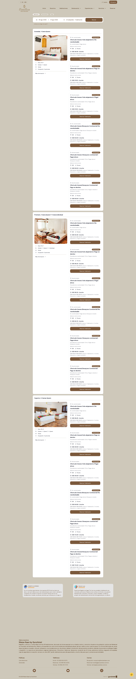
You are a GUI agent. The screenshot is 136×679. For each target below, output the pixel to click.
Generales (22, 663)
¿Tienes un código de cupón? (41, 24)
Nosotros (52, 8)
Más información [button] (39, 73)
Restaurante (75, 8)
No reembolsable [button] (76, 37)
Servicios (101, 8)
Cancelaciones (23, 660)
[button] (68, 20)
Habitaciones (64, 8)
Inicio (44, 8)
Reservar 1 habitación (85, 59)
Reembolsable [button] (75, 66)
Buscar (94, 20)
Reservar (112, 8)
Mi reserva (113, 2)
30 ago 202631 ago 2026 (48, 20)
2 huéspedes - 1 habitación (74, 20)
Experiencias (89, 8)
